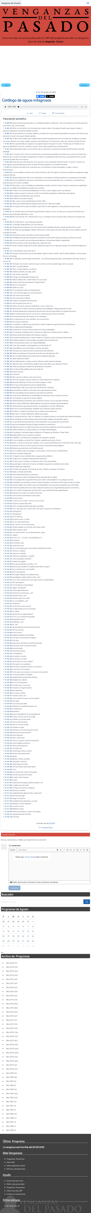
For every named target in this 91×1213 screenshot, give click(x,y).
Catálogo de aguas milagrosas (26, 100)
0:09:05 (8, 390)
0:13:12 (8, 517)
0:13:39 (8, 548)
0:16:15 (8, 725)
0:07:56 (8, 351)
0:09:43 (8, 406)
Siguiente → (84, 85)
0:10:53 (8, 438)
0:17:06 (8, 785)
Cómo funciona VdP (14, 1190)
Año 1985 (11, 1130)
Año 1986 (11, 1126)
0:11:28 (8, 453)
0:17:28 (8, 809)
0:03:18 (8, 198)
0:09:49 (8, 409)
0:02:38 (8, 180)
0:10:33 (8, 427)
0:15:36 (8, 680)
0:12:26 (8, 490)
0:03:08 (8, 193)
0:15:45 (8, 693)
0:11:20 (8, 448)
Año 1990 (11, 1109)
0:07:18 (8, 335)
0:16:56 (8, 772)
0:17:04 (8, 783)
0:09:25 (8, 401)
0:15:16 (8, 656)
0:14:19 (8, 590)
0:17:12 (8, 793)
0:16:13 (8, 722)
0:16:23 (8, 738)
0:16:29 (8, 743)
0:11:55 (8, 472)
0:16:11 (8, 719)
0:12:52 (8, 496)
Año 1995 (11, 1089)
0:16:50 (8, 767)
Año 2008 (12, 1036)
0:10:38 (8, 430)
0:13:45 (8, 556)
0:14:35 (8, 614)
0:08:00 (8, 353)
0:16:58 (8, 775)
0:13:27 (8, 535)
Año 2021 (11, 983)
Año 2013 (11, 1016)
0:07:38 (8, 343)
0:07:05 (8, 330)
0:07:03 (8, 327)
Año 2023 (12, 975)
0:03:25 (8, 204)
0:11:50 (8, 469)
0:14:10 (8, 580)
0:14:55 (8, 635)
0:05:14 (8, 253)
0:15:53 (8, 701)
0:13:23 (8, 532)
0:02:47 (8, 185)
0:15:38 (8, 682)
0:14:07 (8, 577)
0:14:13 (8, 585)
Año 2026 (11, 963)
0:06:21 (8, 303)
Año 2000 (11, 1069)
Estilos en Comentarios (16, 1194)
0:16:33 (8, 748)
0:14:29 (8, 606)
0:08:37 (8, 374)
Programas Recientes (16, 1159)
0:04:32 (8, 235)
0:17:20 (8, 801)
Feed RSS (11, 1162)
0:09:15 (8, 396)
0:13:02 (8, 503)
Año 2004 (12, 1052)
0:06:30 (8, 309)
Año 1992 (11, 1101)
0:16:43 (8, 759)
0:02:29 (8, 178)
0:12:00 (8, 477)
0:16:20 (8, 733)
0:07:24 (8, 338)
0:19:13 (8, 817)
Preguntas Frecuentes (16, 1187)
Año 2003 (12, 1056)
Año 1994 (12, 1093)
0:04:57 (8, 246)
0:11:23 (8, 451)
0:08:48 (8, 382)
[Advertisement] (45, 63)
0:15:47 (8, 696)
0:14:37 (8, 617)
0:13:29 (8, 538)
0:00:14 (8, 128)
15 (33, 931)
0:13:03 (8, 506)
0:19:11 (8, 814)
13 (23, 931)
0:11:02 (8, 443)
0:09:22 (8, 398)
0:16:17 (8, 727)
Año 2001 (11, 1065)
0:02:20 (8, 172)
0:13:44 (8, 553)
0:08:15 (8, 361)
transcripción (59, 113)
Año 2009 (12, 1032)
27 (23, 941)
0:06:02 (8, 280)
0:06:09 (8, 288)
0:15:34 (8, 677)
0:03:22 (8, 201)
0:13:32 (8, 540)
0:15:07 (8, 646)
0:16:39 (8, 754)
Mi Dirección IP (13, 1206)
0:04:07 (8, 225)
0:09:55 (8, 411)
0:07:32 (8, 340)
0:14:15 (8, 588)
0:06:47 (8, 316)
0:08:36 (8, 372)
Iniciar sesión (30, 857)
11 (13, 931)
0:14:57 (8, 638)
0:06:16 (8, 295)
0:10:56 (8, 440)
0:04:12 (8, 227)
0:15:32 (8, 675)
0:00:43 (8, 139)
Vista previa (22, 850)
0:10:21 (8, 422)
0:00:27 (8, 133)
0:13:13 (8, 519)
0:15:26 (8, 667)
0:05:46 (8, 266)
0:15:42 (8, 688)
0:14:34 (8, 611)
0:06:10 (8, 290)
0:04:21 (8, 230)
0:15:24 (8, 664)
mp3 (31, 113)
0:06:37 (8, 311)
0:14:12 (8, 582)
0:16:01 (8, 709)
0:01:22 (8, 149)
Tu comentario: (15, 845)
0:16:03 (8, 711)
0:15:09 (8, 648)
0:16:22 (8, 735)
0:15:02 (8, 640)
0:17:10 (8, 790)
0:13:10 (8, 511)
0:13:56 (8, 564)
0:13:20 (8, 527)
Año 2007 (12, 1040)
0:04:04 (8, 222)
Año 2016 (12, 1003)
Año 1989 (11, 1113)
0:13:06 (8, 509)
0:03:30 (8, 206)
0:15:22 (8, 661)
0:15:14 (8, 654)
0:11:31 (8, 456)
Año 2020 (12, 987)
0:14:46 (8, 627)
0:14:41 (8, 622)
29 (33, 941)
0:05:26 (8, 259)
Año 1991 (11, 1105)
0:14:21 (8, 593)
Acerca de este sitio (15, 1180)
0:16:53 (8, 769)
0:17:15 (8, 796)
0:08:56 (8, 385)
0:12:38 (8, 493)
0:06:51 (8, 319)
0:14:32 (8, 609)
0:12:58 (8, 498)
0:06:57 (8, 324)
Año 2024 (12, 971)
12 (18, 931)
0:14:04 (8, 572)
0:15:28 (8, 669)
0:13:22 (8, 530)
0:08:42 (8, 380)
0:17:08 (8, 788)
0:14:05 (8, 575)
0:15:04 (8, 643)
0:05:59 (8, 277)
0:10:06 (8, 417)
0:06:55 (8, 322)
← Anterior (6, 85)
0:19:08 (8, 812)
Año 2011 (11, 1024)
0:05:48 (8, 269)
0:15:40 (8, 685)
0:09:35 (8, 403)
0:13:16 (8, 522)
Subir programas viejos (16, 1165)
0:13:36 (8, 546)
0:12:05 (8, 480)
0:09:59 (8, 414)
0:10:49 (8, 435)
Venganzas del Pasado (10, 3)
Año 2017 (11, 999)
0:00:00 (8, 123)
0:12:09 (8, 482)
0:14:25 (8, 598)
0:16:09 (8, 717)
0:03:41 (8, 212)
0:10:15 (8, 419)
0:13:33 (8, 543)
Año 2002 (12, 1061)
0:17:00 (8, 777)
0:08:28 (8, 367)
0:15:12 (8, 651)
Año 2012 (11, 1020)
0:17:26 (8, 806)
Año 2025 (12, 967)
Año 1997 (11, 1081)
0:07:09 (8, 332)
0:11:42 (8, 464)
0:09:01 (8, 388)
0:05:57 (8, 274)
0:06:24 (8, 306)
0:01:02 (8, 144)
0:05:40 (8, 264)
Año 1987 (11, 1122)
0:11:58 (8, 475)
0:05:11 (8, 251)
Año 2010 (12, 1028)
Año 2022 (11, 979)
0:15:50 (8, 698)
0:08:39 (8, 377)
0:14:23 (8, 596)
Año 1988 (11, 1118)
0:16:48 (8, 764)
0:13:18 (8, 525)
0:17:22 (8, 804)
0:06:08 (8, 285)
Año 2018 (11, 995)
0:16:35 (8, 751)
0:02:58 (8, 191)
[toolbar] (72, 850)
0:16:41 (8, 756)
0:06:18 (8, 298)
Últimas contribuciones (16, 1169)
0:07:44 (8, 345)
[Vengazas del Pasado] (45, 32)
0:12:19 (8, 488)
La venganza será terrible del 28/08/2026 (23, 1147)
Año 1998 (11, 1077)
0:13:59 (8, 567)
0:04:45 (8, 240)
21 (28, 936)
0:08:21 (8, 364)
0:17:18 (8, 798)
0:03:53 (8, 217)
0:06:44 (8, 314)
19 (18, 936)
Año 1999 (11, 1073)
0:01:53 (8, 162)
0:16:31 (8, 746)
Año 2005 (12, 1048)
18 (13, 936)
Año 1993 (12, 1097)
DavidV (52, 823)
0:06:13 (8, 293)
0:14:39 (8, 619)
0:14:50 (8, 632)
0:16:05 (8, 714)
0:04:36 (8, 238)
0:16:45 (8, 762)
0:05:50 (8, 272)
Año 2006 (12, 1044)
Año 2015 (12, 1008)
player (44, 113)
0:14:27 (8, 604)
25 (13, 941)
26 (18, 941)
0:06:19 (8, 301)
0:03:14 (8, 196)
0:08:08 (8, 356)
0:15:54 (8, 704)
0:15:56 (8, 706)
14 (28, 931)
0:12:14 (8, 485)
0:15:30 (8, 672)
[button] (88, 3)
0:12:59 (8, 501)
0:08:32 (8, 369)
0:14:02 (8, 569)
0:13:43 (8, 551)
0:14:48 (8, 630)
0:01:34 (8, 154)
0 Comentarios (46, 827)
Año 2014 (12, 1012)
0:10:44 (8, 432)
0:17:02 (8, 780)
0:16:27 (8, 740)
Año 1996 (11, 1085)
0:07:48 (8, 348)
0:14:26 (8, 601)
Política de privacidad (15, 1184)
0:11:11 (8, 446)
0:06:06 (8, 282)
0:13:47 (8, 559)
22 (33, 936)
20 (23, 936)
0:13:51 (8, 561)
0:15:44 (8, 690)
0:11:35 (8, 459)
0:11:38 (8, 461)
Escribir (12, 850)
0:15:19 (8, 659)
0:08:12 (8, 359)
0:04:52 (8, 243)
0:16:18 (8, 730)
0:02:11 (8, 167)
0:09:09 (8, 393)
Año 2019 (12, 991)
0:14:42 (8, 625)
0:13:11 (8, 514)
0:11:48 (8, 467)
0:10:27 (8, 424)
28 (28, 941)
